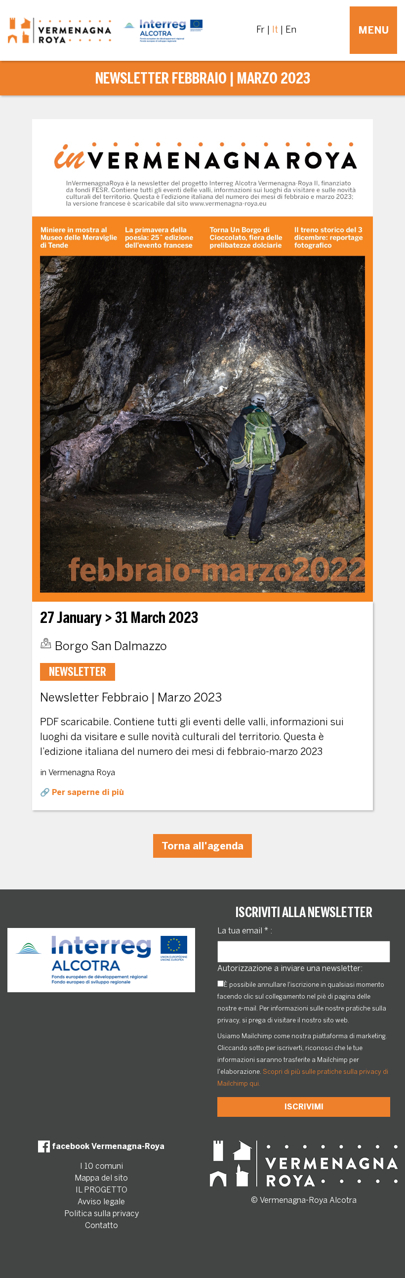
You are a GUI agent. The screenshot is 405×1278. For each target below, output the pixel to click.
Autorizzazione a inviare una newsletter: (290, 968)
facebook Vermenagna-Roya (107, 1146)
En (290, 29)
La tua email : (244, 930)
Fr (260, 29)
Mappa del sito (101, 1178)
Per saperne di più (88, 792)
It (275, 29)
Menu (373, 30)
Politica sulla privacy (101, 1213)
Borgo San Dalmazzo (111, 646)
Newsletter (77, 671)
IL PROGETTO (101, 1189)
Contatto (101, 1225)
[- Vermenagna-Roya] (105, 30)
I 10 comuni (101, 1166)
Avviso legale (101, 1201)
